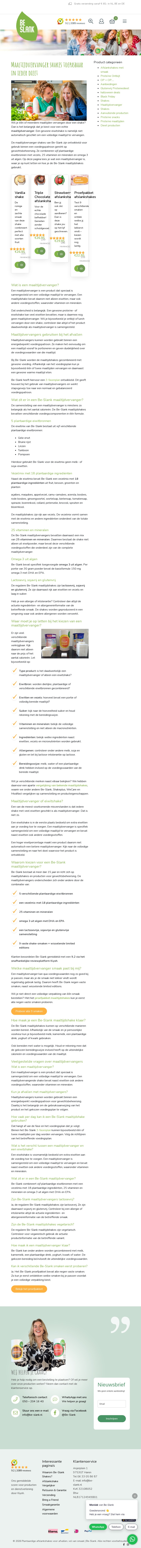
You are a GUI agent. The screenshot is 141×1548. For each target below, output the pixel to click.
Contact (44, 10)
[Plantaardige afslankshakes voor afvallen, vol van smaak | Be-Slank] (26, 26)
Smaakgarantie (51, 1505)
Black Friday (108, 96)
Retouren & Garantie (54, 1490)
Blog (15, 10)
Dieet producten (110, 125)
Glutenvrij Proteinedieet (115, 88)
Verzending (48, 1495)
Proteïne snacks (110, 117)
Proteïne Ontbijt (110, 76)
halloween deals (110, 92)
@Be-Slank (69, 1415)
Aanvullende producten (114, 113)
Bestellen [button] (21, 265)
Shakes (105, 101)
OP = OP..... (107, 80)
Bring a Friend (50, 1500)
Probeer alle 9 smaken (29, 1011)
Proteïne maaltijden (112, 121)
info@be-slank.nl (32, 1415)
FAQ (29, 10)
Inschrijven (112, 1418)
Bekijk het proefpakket (29, 1289)
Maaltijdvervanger (111, 105)
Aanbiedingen (109, 84)
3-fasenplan (53, 380)
